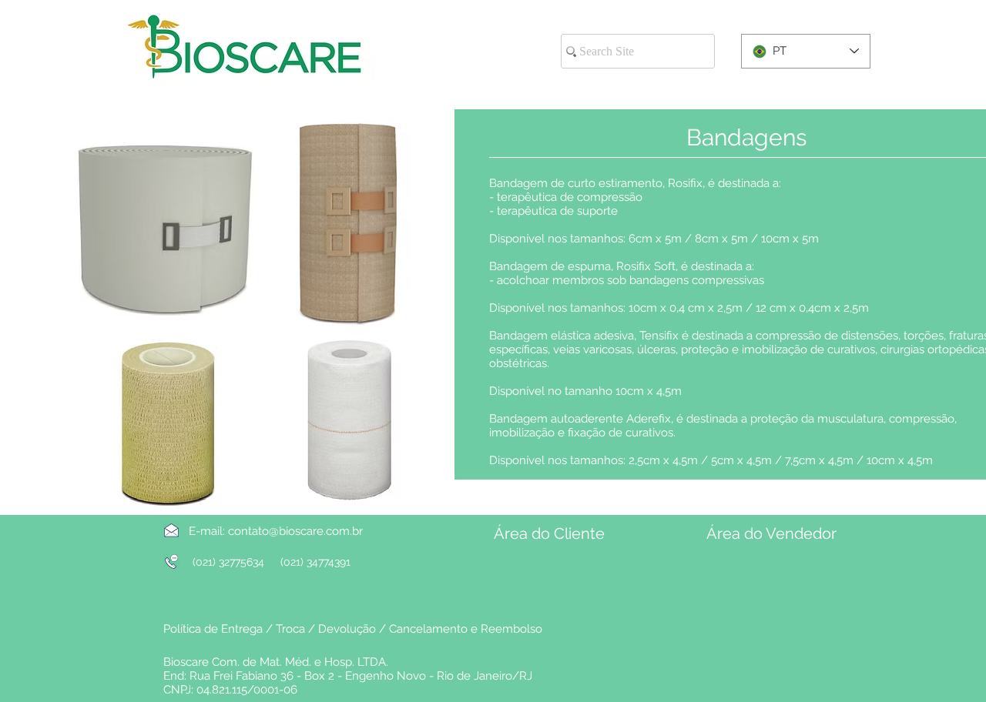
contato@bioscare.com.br (295, 531)
